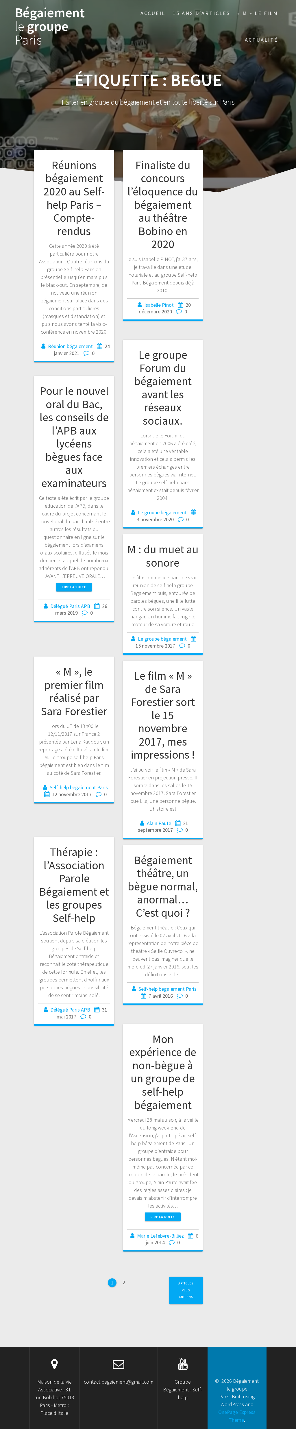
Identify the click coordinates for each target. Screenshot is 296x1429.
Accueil (152, 13)
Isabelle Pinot (159, 305)
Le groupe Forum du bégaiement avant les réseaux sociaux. (163, 387)
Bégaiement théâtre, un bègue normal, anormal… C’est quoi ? (163, 886)
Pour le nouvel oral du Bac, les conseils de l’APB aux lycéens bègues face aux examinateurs (74, 437)
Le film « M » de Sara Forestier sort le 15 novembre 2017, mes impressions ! (163, 715)
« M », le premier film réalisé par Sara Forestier (74, 691)
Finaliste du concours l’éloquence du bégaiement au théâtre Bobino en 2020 (162, 204)
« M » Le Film (257, 13)
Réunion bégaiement (70, 346)
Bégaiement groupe (50, 26)
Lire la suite (74, 587)
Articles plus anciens (185, 1290)
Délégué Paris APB (70, 606)
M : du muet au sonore (163, 556)
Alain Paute (159, 823)
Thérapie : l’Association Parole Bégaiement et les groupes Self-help (74, 885)
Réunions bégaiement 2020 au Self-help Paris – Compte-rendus (74, 198)
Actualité (261, 39)
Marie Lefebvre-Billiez (160, 1235)
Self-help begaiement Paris (79, 787)
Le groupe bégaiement (162, 512)
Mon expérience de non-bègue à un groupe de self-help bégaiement (162, 1072)
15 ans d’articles (201, 13)
